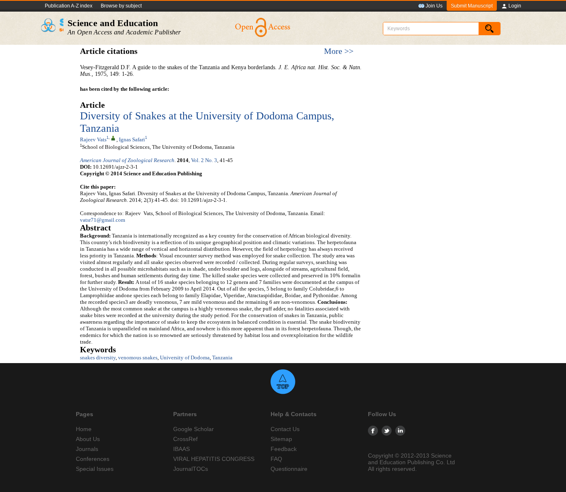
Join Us (434, 6)
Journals (87, 449)
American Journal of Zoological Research (127, 160)
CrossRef (185, 439)
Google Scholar (193, 429)
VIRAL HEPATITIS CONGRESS (213, 459)
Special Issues (95, 468)
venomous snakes (137, 357)
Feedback (284, 449)
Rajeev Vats (93, 139)
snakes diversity (98, 357)
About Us (88, 439)
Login (514, 6)
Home (84, 429)
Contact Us (285, 429)
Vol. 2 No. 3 (204, 160)
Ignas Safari (132, 139)
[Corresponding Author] (113, 138)
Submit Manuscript (472, 6)
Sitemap (281, 439)
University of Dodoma (185, 357)
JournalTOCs (190, 468)
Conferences (92, 459)
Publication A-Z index (68, 6)
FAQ (276, 459)
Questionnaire (289, 468)
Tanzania (222, 357)
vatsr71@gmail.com (102, 220)
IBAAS (181, 449)
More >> (338, 51)
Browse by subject (121, 6)
